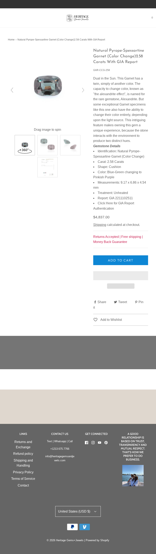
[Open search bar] (7, 18)
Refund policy (23, 453)
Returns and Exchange (23, 444)
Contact (23, 485)
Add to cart (120, 260)
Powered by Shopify (97, 540)
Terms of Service (23, 478)
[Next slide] (83, 90)
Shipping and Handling (23, 463)
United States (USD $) (74, 511)
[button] (120, 275)
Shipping (99, 224)
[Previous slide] (12, 90)
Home (11, 39)
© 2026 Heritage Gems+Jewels (65, 540)
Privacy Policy (23, 472)
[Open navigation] (3, 18)
